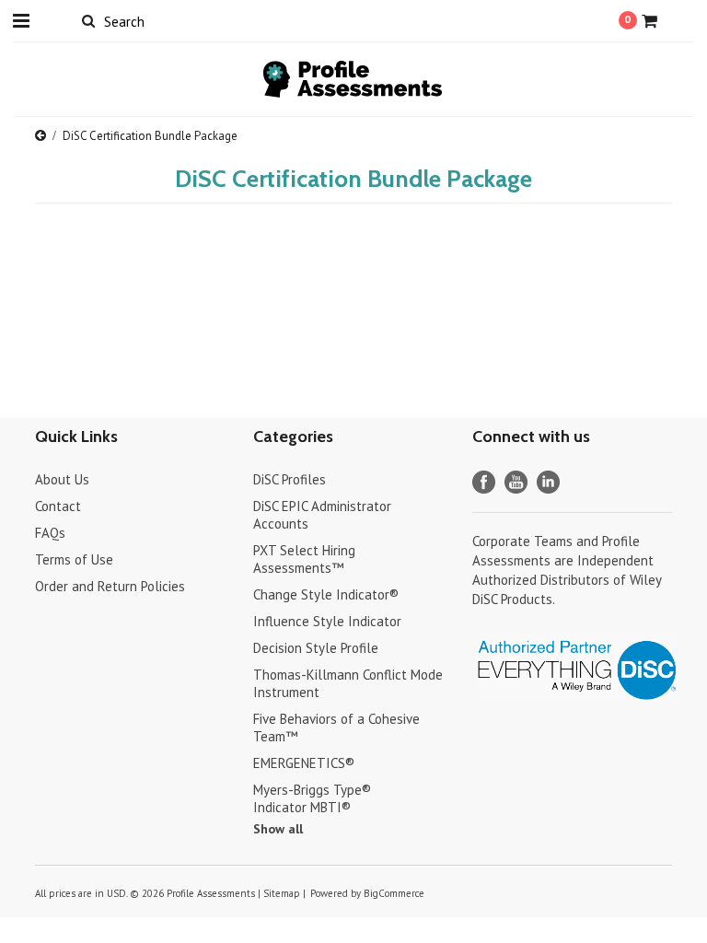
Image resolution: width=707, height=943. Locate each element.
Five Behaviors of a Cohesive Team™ (336, 727)
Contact (58, 506)
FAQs (50, 532)
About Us (62, 479)
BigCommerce (394, 893)
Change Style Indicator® (326, 594)
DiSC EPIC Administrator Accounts (322, 514)
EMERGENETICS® (303, 763)
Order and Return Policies (110, 586)
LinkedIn (548, 482)
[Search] (87, 20)
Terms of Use (74, 559)
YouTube (515, 482)
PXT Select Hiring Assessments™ (304, 558)
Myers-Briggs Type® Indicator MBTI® (312, 798)
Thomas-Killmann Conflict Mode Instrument (348, 683)
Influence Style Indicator (327, 621)
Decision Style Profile (315, 648)
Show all (278, 829)
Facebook (483, 482)
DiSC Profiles (289, 479)
